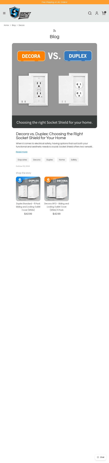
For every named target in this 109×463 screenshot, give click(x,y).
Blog (14, 25)
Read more (21, 151)
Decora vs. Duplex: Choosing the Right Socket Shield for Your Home (49, 136)
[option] (26, 196)
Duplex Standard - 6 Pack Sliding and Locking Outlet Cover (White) (28, 206)
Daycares (22, 159)
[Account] (96, 12)
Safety (74, 159)
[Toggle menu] (4, 13)
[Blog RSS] (54, 30)
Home (6, 25)
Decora (21, 25)
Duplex (50, 159)
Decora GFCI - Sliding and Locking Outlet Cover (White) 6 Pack (56, 206)
